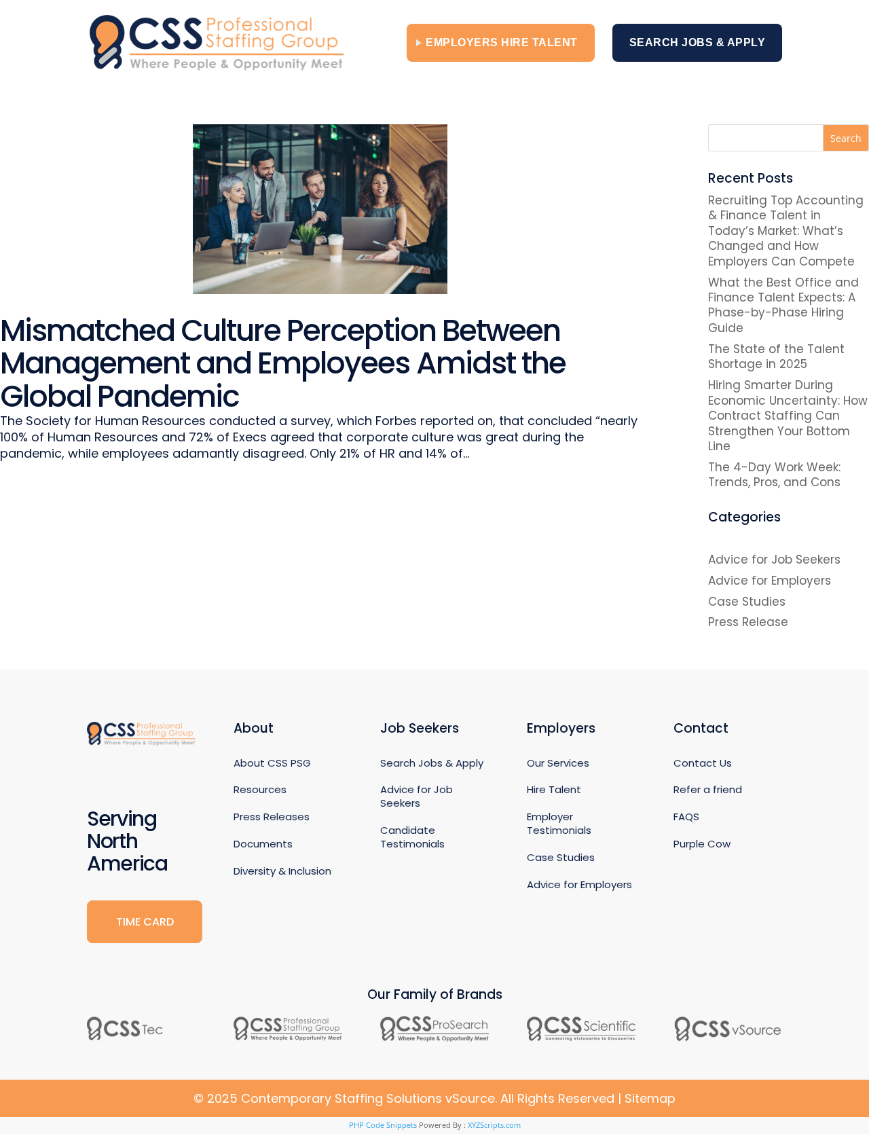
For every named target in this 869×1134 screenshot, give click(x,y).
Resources (260, 789)
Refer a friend (707, 789)
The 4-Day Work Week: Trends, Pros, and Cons (774, 474)
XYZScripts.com (494, 1125)
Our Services (558, 763)
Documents (263, 844)
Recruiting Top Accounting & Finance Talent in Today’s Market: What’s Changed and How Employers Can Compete (786, 231)
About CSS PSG (272, 763)
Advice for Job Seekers (774, 559)
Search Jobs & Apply (697, 42)
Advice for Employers (769, 580)
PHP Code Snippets (383, 1125)
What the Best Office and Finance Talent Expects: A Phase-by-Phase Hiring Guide (783, 305)
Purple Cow (702, 844)
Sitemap (650, 1098)
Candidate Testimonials (412, 837)
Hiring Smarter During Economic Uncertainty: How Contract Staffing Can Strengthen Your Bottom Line (788, 415)
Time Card (145, 922)
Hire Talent (554, 789)
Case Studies (746, 601)
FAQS (686, 816)
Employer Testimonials (559, 823)
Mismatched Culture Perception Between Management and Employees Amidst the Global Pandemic (283, 363)
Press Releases (272, 816)
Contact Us (702, 763)
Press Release (748, 622)
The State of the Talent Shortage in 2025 (776, 356)
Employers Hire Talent (502, 42)
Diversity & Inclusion (282, 871)
